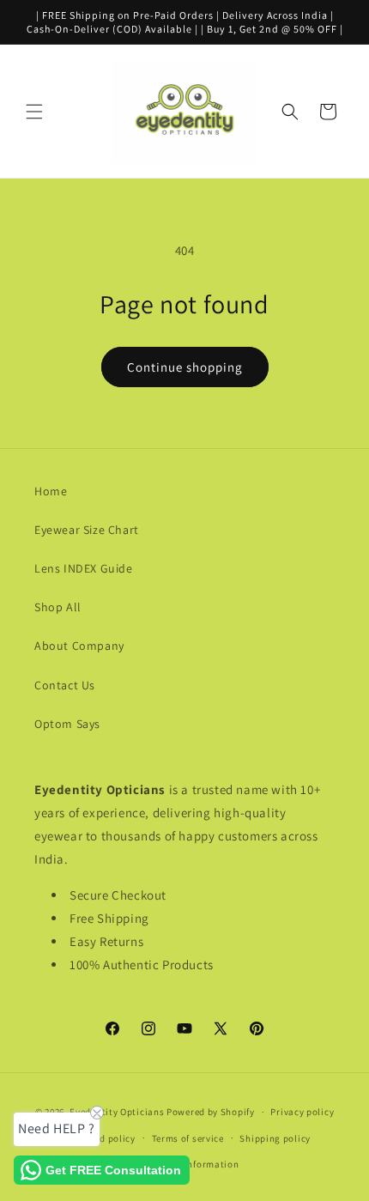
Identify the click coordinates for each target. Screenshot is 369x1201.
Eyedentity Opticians (117, 1112)
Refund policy (105, 1138)
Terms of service (188, 1138)
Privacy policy (302, 1112)
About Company (79, 645)
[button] (34, 111)
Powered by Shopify (210, 1112)
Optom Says (67, 723)
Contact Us (64, 685)
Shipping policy (275, 1138)
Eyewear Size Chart (86, 529)
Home (50, 491)
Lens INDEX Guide (83, 568)
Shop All (58, 607)
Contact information (192, 1164)
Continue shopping (185, 367)
